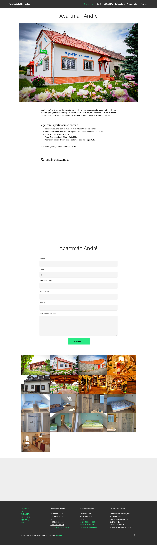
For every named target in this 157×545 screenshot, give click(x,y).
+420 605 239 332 (87, 522)
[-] (64, 365)
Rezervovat (79, 341)
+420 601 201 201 (87, 525)
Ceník (99, 4)
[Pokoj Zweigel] (35, 403)
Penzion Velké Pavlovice (19, 4)
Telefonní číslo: (46, 281)
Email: (42, 270)
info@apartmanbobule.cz (90, 527)
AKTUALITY (108, 4)
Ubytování (88, 4)
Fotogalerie (120, 4)
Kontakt (143, 4)
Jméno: (42, 259)
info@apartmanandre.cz (60, 527)
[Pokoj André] (121, 403)
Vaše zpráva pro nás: (48, 314)
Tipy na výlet (132, 4)
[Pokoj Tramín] (64, 422)
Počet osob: (44, 292)
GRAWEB (59, 535)
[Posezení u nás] (35, 365)
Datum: (42, 303)
